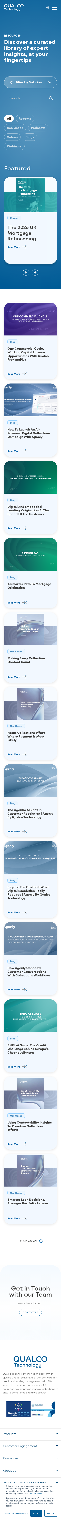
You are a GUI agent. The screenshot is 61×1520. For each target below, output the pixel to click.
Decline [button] (50, 1513)
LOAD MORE (28, 1241)
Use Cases (15, 128)
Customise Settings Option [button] (16, 1513)
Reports (25, 118)
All (9, 118)
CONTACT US (30, 1312)
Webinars (14, 146)
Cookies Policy (35, 1493)
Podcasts (38, 128)
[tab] (30, 1434)
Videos (12, 137)
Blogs (30, 137)
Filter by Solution (28, 82)
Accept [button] (36, 1513)
